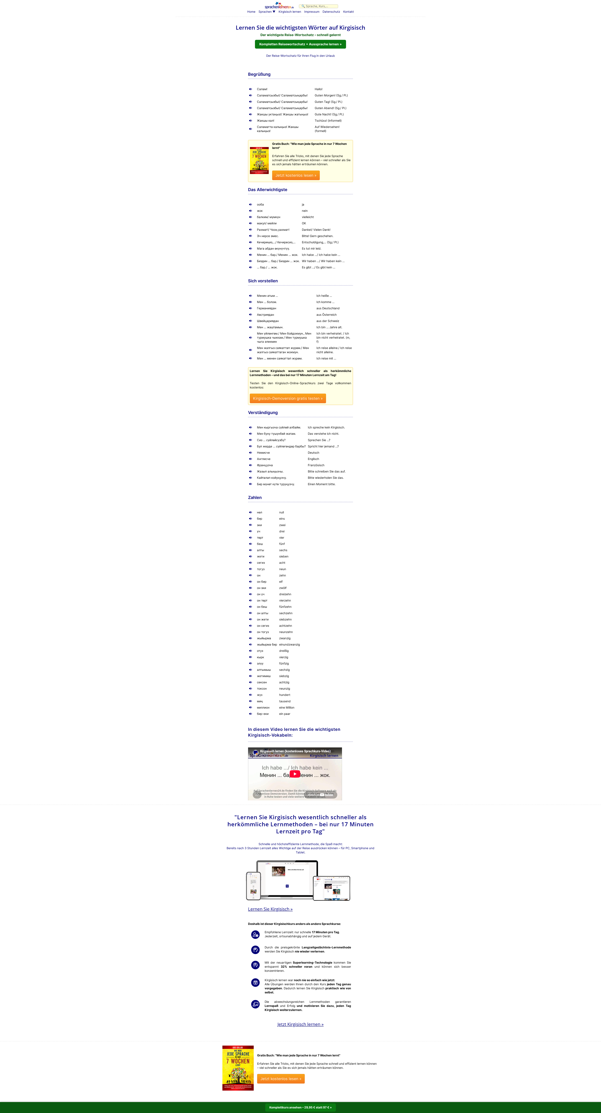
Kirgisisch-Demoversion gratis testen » (288, 398)
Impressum (311, 11)
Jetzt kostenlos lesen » (295, 175)
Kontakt (348, 11)
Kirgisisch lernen (290, 11)
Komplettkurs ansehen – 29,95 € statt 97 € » (300, 1107)
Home (251, 11)
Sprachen (265, 11)
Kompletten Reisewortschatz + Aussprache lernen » (300, 44)
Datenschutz (331, 11)
